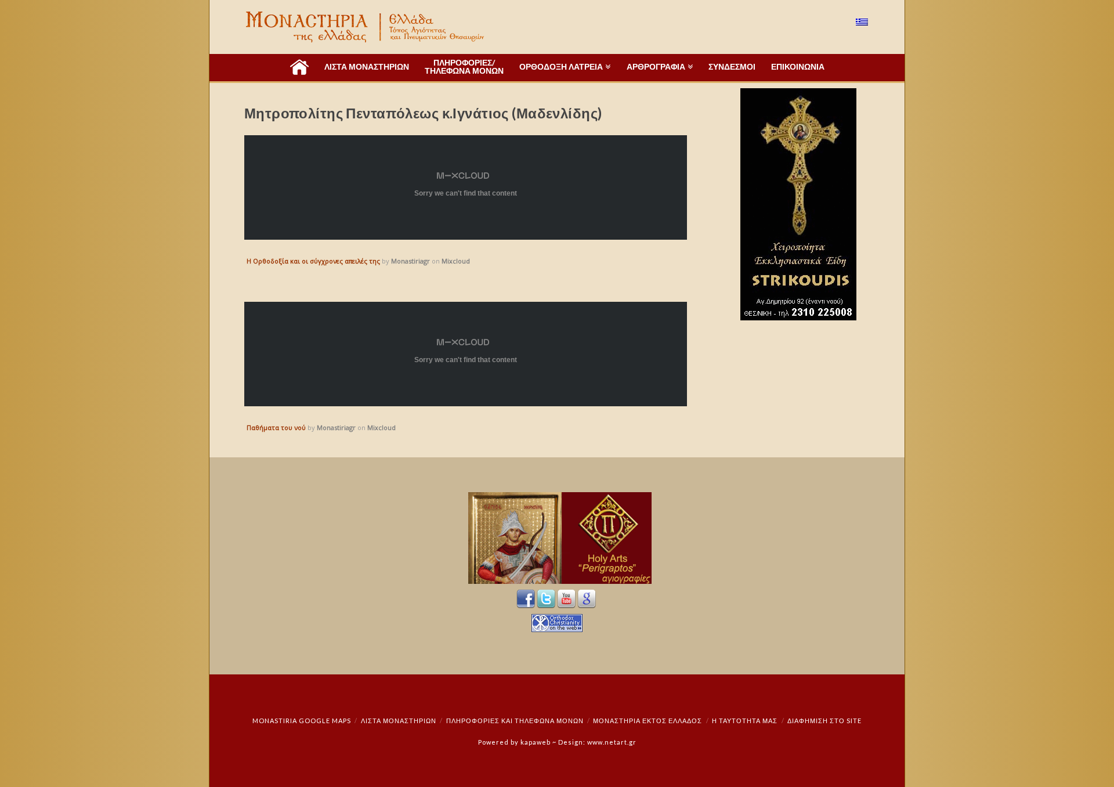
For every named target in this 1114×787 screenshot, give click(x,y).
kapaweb (535, 742)
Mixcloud (456, 261)
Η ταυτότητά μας (744, 720)
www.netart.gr (611, 742)
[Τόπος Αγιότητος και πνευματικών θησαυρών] (366, 27)
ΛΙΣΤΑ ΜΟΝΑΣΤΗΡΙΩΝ (398, 720)
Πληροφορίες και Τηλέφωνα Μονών (515, 720)
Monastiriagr (410, 261)
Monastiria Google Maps (301, 720)
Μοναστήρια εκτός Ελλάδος (647, 720)
